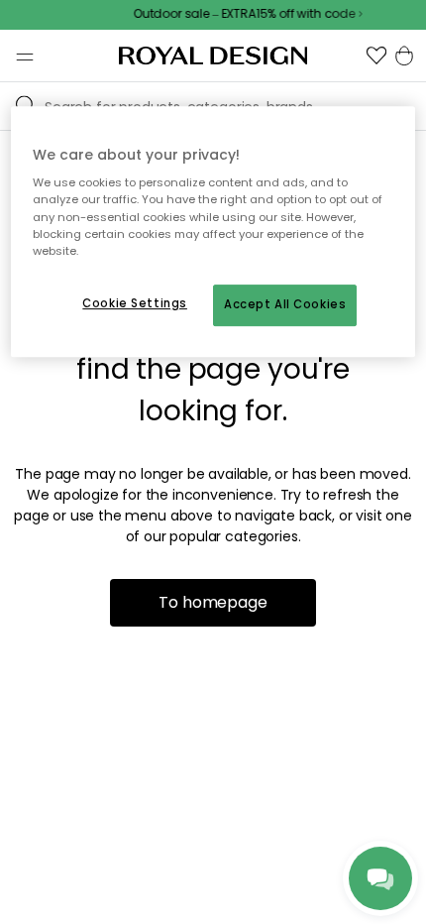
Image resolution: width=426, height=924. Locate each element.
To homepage (212, 602)
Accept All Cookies (285, 304)
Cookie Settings (134, 303)
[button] (376, 55)
